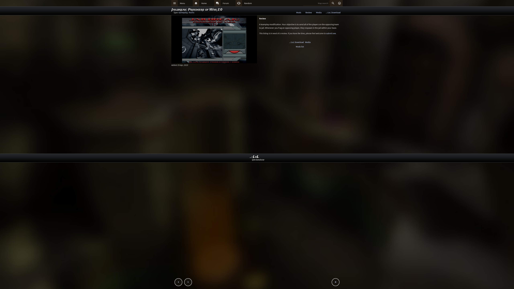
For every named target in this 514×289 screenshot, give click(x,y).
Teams (191, 12)
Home (204, 3)
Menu (182, 3)
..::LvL (254, 157)
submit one (331, 33)
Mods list (300, 46)
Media (319, 12)
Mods (298, 12)
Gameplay (183, 12)
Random (248, 3)
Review (308, 12)
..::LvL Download (333, 12)
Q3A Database (258, 159)
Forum (226, 3)
